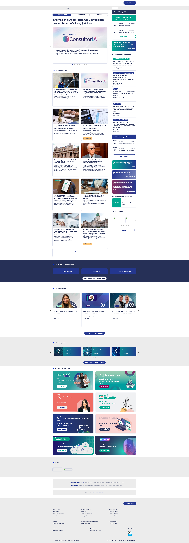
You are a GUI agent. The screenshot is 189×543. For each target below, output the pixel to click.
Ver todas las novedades (94, 278)
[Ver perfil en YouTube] (63, 533)
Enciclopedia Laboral (114, 509)
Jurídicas (98, 14)
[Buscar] (72, 3)
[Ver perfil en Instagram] (66, 533)
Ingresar (130, 3)
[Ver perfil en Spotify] (73, 533)
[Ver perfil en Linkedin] (60, 533)
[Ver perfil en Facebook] (53, 533)
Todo (62, 14)
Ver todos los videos (94, 333)
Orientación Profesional (87, 513)
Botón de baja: (74, 485)
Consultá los (94, 492)
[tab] (121, 225)
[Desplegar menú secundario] (117, 3)
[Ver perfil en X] (57, 533)
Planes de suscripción (58, 513)
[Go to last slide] (113, 221)
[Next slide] (135, 221)
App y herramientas (86, 509)
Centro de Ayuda (113, 516)
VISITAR (124, 230)
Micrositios (83, 511)
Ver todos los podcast (94, 362)
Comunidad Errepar (113, 511)
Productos (55, 516)
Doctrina (96, 271)
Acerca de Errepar (113, 513)
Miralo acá (61, 386)
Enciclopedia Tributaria (86, 516)
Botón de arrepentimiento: (77, 482)
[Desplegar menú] (53, 3)
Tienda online (56, 511)
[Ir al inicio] (58, 503)
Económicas (80, 14)
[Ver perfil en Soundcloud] (69, 533)
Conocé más (62, 407)
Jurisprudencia (125, 271)
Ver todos (124, 36)
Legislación (67, 271)
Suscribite (104, 386)
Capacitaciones (57, 509)
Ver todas (124, 156)
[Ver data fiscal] (132, 533)
